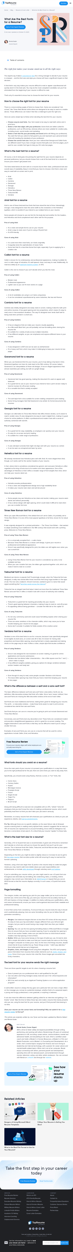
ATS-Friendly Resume (33, 1198)
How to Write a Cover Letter (36, 1207)
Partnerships (54, 1210)
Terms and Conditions (26, 1234)
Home (6, 10)
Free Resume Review (27, 1181)
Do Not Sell (49, 1234)
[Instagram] (40, 1229)
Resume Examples (32, 1210)
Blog (12, 10)
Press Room (54, 1207)
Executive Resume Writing (12, 1201)
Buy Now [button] (63, 3)
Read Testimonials (46, 1181)
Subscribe (64, 1243)
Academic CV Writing (11, 1213)
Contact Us (53, 1198)
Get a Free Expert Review (15, 27)
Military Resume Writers (12, 1207)
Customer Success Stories (58, 1204)
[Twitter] (33, 1229)
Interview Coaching (10, 1216)
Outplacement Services (11, 1219)
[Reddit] (43, 1229)
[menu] (70, 3)
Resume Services (9, 1198)
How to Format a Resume (35, 1204)
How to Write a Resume (34, 1201)
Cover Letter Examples (34, 1213)
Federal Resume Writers (12, 1204)
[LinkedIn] (36, 1229)
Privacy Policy (35, 1234)
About (52, 1195)
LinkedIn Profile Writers (11, 1210)
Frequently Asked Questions (59, 1201)
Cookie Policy (42, 1234)
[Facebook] (30, 1229)
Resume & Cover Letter (22, 10)
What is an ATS (31, 1195)
